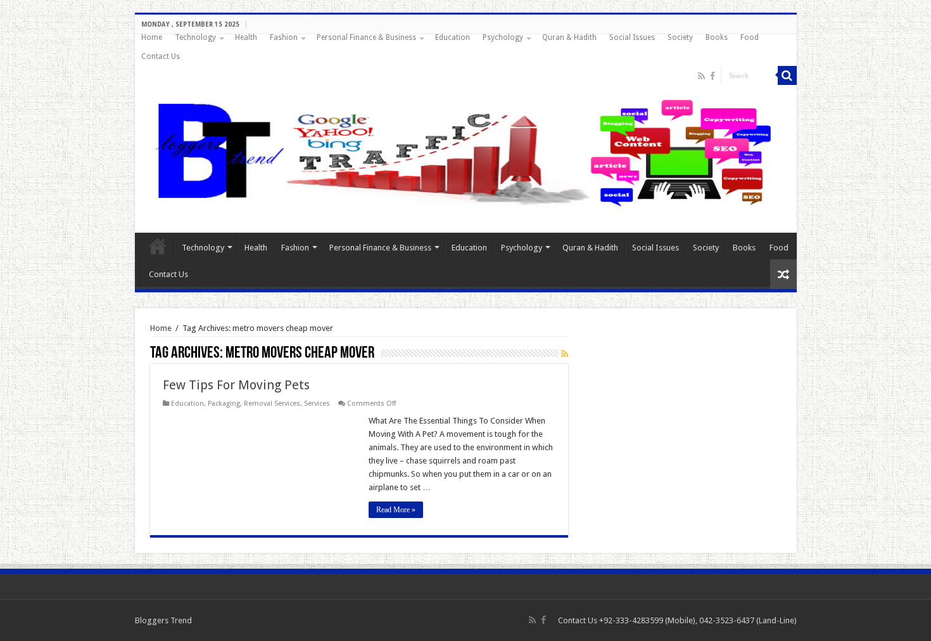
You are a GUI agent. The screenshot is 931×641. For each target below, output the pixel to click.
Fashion (284, 37)
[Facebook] (712, 76)
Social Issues (632, 37)
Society (680, 37)
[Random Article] (783, 274)
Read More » (395, 509)
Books (717, 37)
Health (246, 37)
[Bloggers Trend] (465, 150)
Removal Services (272, 403)
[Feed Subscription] (564, 354)
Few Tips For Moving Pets (236, 384)
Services (317, 403)
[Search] (787, 75)
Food (749, 37)
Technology (195, 37)
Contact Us (160, 56)
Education (452, 37)
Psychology (503, 37)
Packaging (224, 403)
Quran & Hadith (569, 37)
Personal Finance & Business (366, 37)
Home (151, 37)
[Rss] (701, 76)
